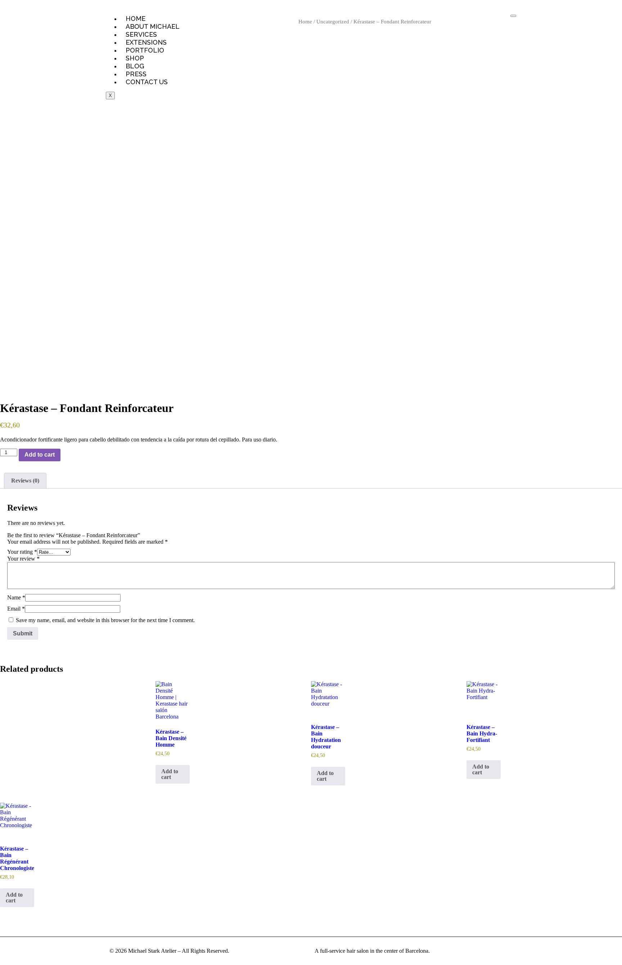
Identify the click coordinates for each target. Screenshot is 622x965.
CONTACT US (147, 82)
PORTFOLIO (145, 50)
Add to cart (39, 455)
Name (16, 597)
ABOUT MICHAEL (153, 26)
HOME (135, 18)
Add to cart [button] (169, 774)
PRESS (136, 74)
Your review (23, 559)
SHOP (135, 58)
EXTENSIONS (146, 42)
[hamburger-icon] (513, 16)
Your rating (22, 552)
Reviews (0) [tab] (25, 480)
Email (16, 609)
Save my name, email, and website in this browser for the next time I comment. (105, 620)
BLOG (135, 66)
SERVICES (141, 34)
